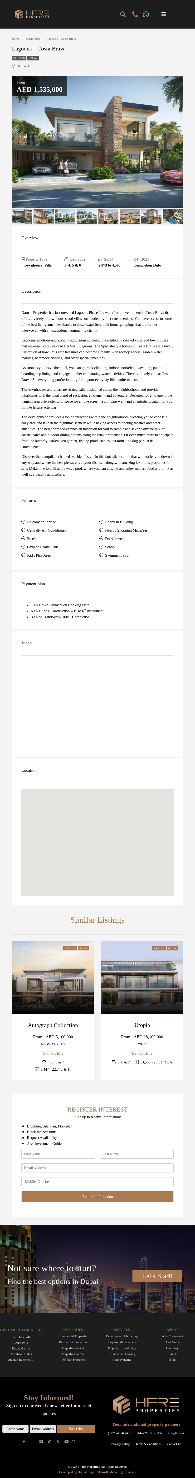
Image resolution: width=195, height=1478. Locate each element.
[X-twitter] (58, 1441)
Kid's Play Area (39, 555)
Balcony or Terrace (41, 522)
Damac (33, 58)
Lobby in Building (119, 522)
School (110, 547)
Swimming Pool (117, 555)
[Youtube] (66, 1441)
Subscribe (76, 1429)
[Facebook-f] (24, 1441)
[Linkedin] (41, 1441)
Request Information (97, 1197)
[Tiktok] (49, 1441)
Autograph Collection (53, 1025)
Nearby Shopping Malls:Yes (126, 530)
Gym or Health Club (42, 547)
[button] (174, 14)
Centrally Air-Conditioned (46, 530)
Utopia (142, 1025)
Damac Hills (53, 1053)
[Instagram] (32, 1441)
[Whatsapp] (73, 1441)
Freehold (33, 539)
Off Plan (19, 58)
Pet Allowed (114, 539)
